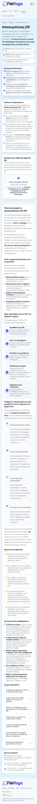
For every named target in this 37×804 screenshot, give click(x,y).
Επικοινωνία (6, 792)
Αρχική (4, 11)
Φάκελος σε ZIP (21, 680)
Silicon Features (19, 800)
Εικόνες (16, 11)
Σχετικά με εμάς (26, 788)
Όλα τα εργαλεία (8, 16)
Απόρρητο (11, 788)
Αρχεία (23, 11)
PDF (10, 11)
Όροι (17, 788)
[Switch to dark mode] (32, 3)
